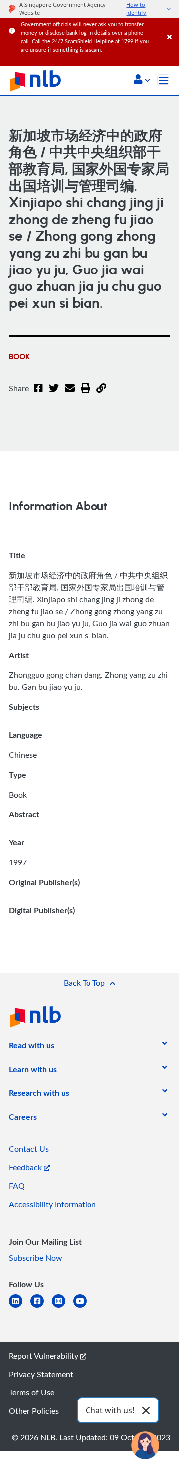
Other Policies (34, 1410)
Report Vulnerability (44, 1355)
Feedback (26, 1167)
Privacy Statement (41, 1374)
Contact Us (29, 1148)
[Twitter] (54, 394)
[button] (142, 80)
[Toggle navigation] (163, 80)
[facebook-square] (41, 1307)
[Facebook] (38, 394)
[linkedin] (19, 1307)
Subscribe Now (35, 1257)
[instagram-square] (62, 1307)
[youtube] (83, 1307)
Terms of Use (31, 1392)
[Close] (171, 27)
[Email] (70, 394)
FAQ (17, 1185)
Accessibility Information (52, 1204)
